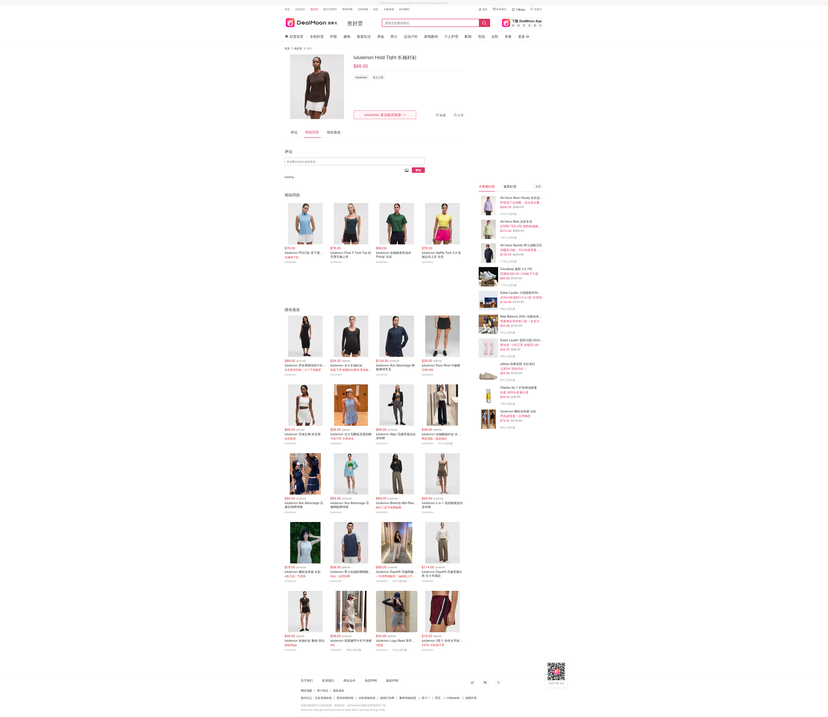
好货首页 (296, 36)
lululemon (361, 77)
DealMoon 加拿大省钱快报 (311, 22)
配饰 (468, 36)
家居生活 (364, 36)
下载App (520, 9)
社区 (375, 9)
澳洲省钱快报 (407, 698)
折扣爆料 (404, 9)
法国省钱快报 (366, 698)
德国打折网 (387, 698)
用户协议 (322, 690)
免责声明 (371, 680)
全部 (538, 186)
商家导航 (347, 9)
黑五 (438, 698)
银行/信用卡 (330, 9)
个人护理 (451, 36)
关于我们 (307, 680)
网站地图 (306, 690)
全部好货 (317, 36)
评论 (418, 170)
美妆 (380, 36)
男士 (393, 36)
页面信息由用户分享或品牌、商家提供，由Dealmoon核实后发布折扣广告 (343, 705)
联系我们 (501, 9)
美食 (508, 36)
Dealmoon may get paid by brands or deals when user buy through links (343, 709)
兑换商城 (389, 9)
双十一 (426, 698)
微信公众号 (485, 682)
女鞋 (494, 36)
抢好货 (314, 9)
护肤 (333, 36)
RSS (498, 682)
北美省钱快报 (323, 698)
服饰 (346, 36)
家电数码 (431, 36)
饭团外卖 (471, 698)
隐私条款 (338, 690)
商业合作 (349, 680)
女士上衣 (378, 77)
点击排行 (300, 9)
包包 (481, 36)
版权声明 (392, 680)
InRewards (453, 698)
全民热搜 (363, 9)
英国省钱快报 (345, 698)
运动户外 (411, 36)
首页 (287, 9)
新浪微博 (472, 682)
